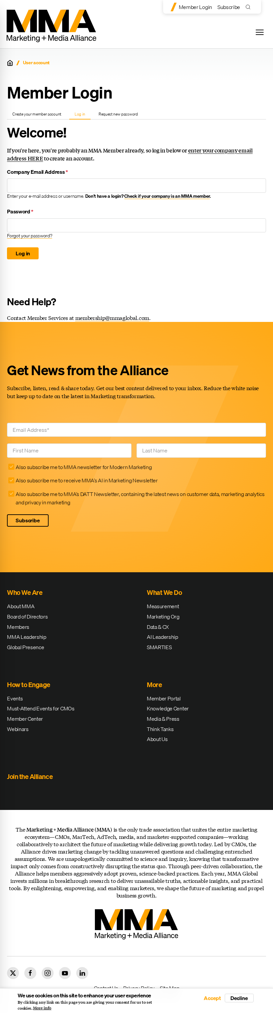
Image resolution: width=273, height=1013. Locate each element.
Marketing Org (163, 616)
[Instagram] (48, 973)
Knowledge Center (168, 708)
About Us (157, 739)
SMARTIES (159, 647)
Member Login (195, 7)
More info (42, 1008)
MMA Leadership (26, 637)
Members (18, 627)
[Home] (10, 63)
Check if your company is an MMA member (167, 196)
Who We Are (24, 592)
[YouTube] (65, 973)
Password (20, 211)
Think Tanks (160, 729)
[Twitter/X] (13, 973)
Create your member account (36, 114)
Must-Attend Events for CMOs (40, 708)
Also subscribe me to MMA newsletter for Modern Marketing (83, 467)
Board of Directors (27, 616)
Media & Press (163, 718)
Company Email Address (37, 172)
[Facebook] (30, 973)
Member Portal (164, 698)
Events (15, 698)
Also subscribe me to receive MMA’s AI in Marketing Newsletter (86, 480)
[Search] (249, 7)
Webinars (17, 729)
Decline (239, 998)
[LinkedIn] (82, 973)
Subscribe (228, 7)
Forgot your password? (29, 235)
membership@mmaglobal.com (112, 317)
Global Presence (25, 647)
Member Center (25, 718)
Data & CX (158, 627)
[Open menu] (259, 32)
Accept (212, 998)
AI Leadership (162, 637)
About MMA (20, 606)
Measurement (163, 606)
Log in (82, 115)
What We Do (164, 592)
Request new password (118, 114)
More (154, 684)
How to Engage (28, 684)
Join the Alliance (30, 776)
